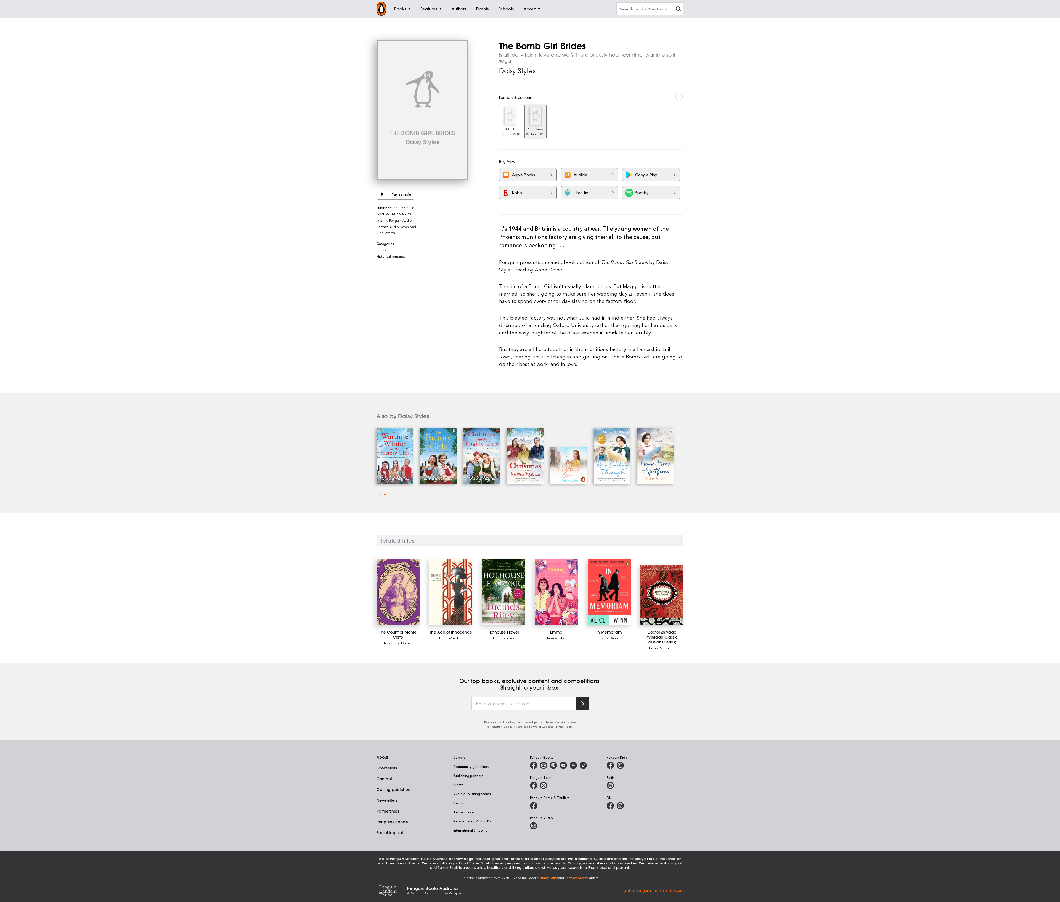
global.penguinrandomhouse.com (653, 890)
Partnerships (388, 811)
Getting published (394, 789)
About (382, 757)
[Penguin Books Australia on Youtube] (563, 765)
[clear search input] (678, 9)
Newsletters (387, 800)
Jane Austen (556, 637)
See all (382, 493)
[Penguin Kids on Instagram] (620, 765)
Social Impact (390, 832)
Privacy (458, 802)
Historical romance (391, 256)
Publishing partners (468, 775)
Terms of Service (577, 877)
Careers (459, 757)
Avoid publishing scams (472, 793)
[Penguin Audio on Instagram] (533, 825)
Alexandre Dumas (398, 642)
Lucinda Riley (503, 637)
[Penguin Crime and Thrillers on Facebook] (533, 805)
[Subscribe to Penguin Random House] (582, 703)
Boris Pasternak (662, 647)
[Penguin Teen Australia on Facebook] (533, 785)
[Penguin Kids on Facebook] (610, 765)
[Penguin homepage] (381, 9)
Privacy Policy (564, 726)
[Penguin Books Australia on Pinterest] (553, 765)
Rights (458, 784)
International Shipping (470, 830)
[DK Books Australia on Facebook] (610, 805)
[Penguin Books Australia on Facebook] (533, 765)
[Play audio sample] (382, 194)
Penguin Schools (392, 821)
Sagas (381, 249)
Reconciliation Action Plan (473, 821)
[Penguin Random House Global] (392, 890)
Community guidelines (471, 766)
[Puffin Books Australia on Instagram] (610, 785)
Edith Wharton (451, 637)
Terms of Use (538, 726)
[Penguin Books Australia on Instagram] (543, 765)
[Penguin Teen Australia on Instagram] (543, 785)
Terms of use (463, 811)
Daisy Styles (517, 71)
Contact (384, 778)
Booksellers (387, 768)
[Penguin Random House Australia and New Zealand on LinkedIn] (573, 765)
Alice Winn (609, 637)
